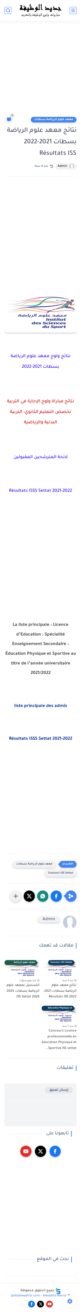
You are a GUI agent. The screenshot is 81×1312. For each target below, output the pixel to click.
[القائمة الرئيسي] (73, 10)
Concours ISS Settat (60, 873)
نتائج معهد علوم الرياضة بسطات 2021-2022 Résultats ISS (59, 991)
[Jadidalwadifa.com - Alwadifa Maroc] (40, 10)
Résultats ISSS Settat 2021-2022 (40, 739)
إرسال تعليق (58, 1090)
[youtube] (26, 1151)
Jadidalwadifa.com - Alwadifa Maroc (39, 1296)
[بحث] (7, 10)
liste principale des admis (40, 706)
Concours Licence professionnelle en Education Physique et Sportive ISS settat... (59, 1039)
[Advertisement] (40, 70)
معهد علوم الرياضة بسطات (53, 119)
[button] (56, 896)
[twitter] (40, 1151)
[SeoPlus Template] (58, 1291)
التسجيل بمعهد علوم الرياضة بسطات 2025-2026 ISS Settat (22, 991)
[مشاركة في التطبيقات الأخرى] (15, 896)
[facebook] (55, 1151)
